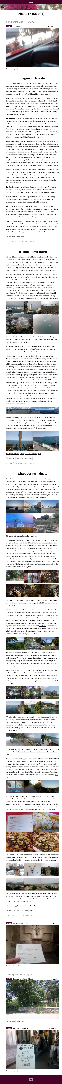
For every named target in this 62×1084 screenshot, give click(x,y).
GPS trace (42, 626)
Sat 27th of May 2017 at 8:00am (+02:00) (20, 241)
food (10, 236)
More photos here (23, 342)
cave (14, 910)
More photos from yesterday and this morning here (23, 454)
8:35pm (9, 26)
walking (31, 910)
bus (9, 69)
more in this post (32, 217)
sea (18, 458)
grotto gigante (12, 1021)
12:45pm (9, 923)
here (28, 536)
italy (14, 458)
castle (10, 910)
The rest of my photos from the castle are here (21, 906)
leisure (10, 965)
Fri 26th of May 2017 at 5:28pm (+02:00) (20, 463)
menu (31, 2)
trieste (19, 69)
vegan (22, 236)
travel (13, 236)
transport (14, 69)
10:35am (9, 979)
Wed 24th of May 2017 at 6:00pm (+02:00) (21, 915)
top (31, 1079)
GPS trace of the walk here (45, 270)
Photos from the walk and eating (46, 809)
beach (10, 458)
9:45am (9, 1028)
